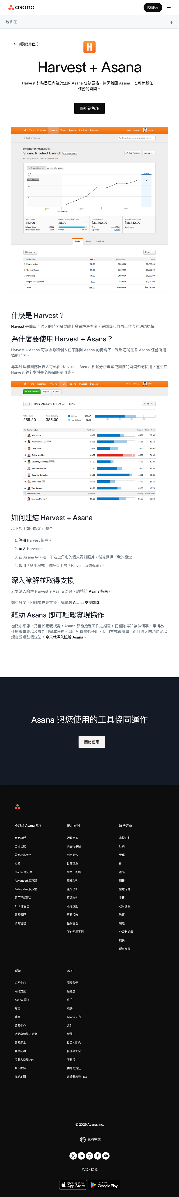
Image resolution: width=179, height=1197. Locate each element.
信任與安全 (74, 1051)
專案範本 (20, 1042)
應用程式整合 (23, 897)
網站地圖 (20, 1076)
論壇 (17, 1016)
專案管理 (20, 914)
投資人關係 (74, 1042)
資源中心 (20, 1025)
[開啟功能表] (168, 7)
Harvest (17, 326)
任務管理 (72, 923)
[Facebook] (97, 1156)
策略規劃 (72, 906)
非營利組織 (126, 931)
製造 (122, 923)
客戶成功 (20, 1051)
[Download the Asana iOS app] (73, 1185)
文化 (69, 1025)
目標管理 (72, 863)
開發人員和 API (24, 1059)
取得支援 (20, 991)
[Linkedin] (81, 1156)
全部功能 (20, 846)
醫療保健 (124, 889)
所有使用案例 (75, 931)
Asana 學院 (22, 999)
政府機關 (124, 906)
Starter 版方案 (23, 872)
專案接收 (72, 914)
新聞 (69, 1034)
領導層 (71, 991)
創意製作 (72, 855)
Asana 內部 (74, 1016)
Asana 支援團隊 (86, 602)
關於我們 (72, 982)
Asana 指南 (98, 591)
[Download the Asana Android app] (104, 1185)
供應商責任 (74, 1068)
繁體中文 (94, 1139)
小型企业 (124, 837)
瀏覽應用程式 (28, 44)
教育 (122, 914)
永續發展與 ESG (77, 1076)
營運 (122, 855)
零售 (122, 897)
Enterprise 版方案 (26, 889)
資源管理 (20, 923)
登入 (22, 549)
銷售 (122, 880)
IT (120, 863)
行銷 (122, 846)
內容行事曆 (74, 846)
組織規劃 (72, 880)
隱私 (94, 1169)
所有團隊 (124, 948)
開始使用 (152, 7)
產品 (122, 872)
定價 (17, 863)
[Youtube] (106, 1156)
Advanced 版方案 (26, 880)
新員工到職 (74, 872)
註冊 (22, 540)
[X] (73, 1156)
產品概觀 (20, 837)
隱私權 (71, 1059)
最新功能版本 (23, 855)
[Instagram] (89, 1156)
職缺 (69, 1008)
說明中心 (20, 982)
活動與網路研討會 (26, 1034)
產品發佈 (72, 889)
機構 (122, 940)
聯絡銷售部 (89, 108)
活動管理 (72, 837)
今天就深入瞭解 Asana (64, 637)
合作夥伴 (20, 1068)
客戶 (69, 999)
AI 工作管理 (22, 906)
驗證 (17, 1008)
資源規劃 (72, 897)
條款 (85, 1169)
